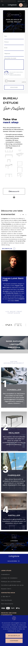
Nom (5, 36)
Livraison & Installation (9, 578)
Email (5, 47)
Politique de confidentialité (11, 581)
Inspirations (5, 574)
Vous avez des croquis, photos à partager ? (16, 73)
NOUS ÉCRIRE (12, 561)
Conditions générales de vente (12, 585)
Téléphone (7, 53)
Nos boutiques (6, 600)
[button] (12, 549)
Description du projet (10, 58)
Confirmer (14, 640)
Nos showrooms (7, 603)
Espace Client (21, 1)
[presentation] (2, 542)
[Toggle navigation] (3, 5)
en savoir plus (14, 635)
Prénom (6, 42)
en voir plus (7, 248)
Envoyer (14, 87)
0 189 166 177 (5, 596)
